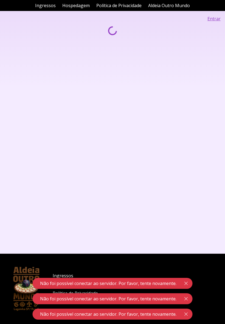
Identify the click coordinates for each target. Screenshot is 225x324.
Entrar (214, 19)
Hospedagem (76, 5)
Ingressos (45, 5)
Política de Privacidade (119, 5)
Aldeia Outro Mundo (169, 5)
